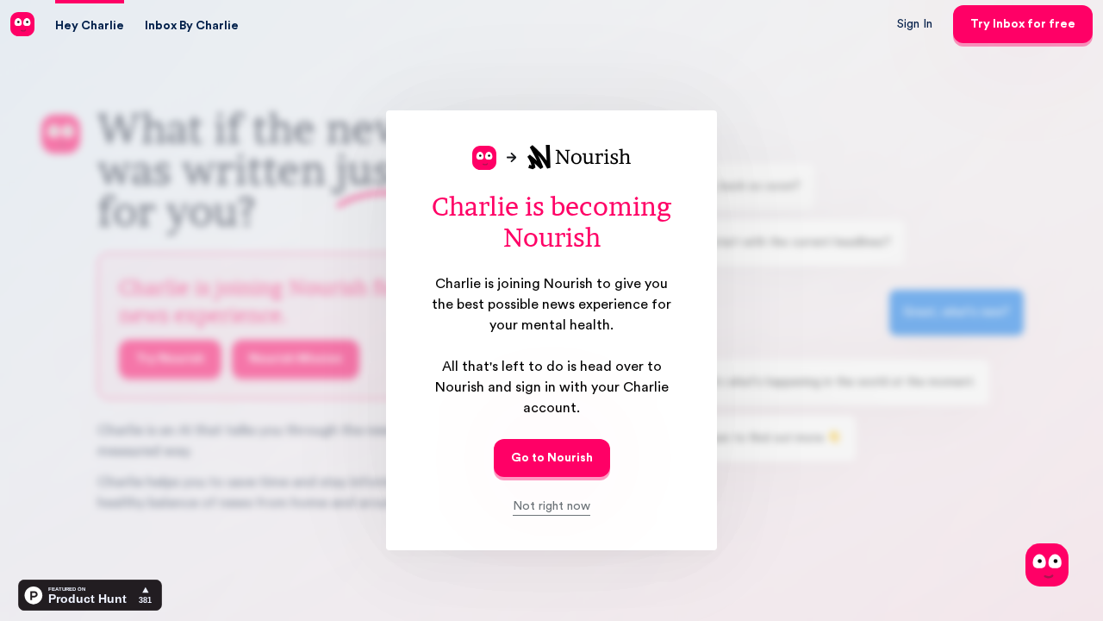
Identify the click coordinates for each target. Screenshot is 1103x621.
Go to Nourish (552, 458)
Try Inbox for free (1022, 24)
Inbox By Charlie (192, 26)
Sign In (914, 24)
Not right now (551, 506)
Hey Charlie (89, 26)
